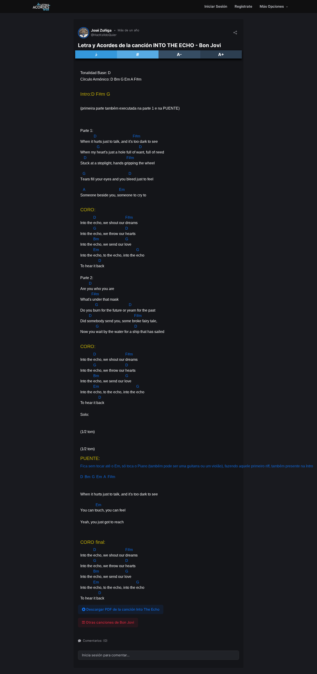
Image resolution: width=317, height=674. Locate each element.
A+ (221, 54)
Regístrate (243, 6)
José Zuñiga (101, 30)
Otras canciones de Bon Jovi (109, 622)
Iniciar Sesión (215, 6)
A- (179, 54)
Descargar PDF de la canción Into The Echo (122, 609)
